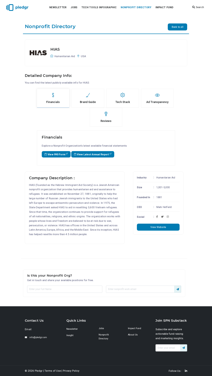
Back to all (177, 26)
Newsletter (58, 7)
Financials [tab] (53, 102)
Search (199, 7)
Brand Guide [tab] (88, 102)
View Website (158, 227)
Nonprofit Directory (136, 7)
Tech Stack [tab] (122, 102)
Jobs (74, 7)
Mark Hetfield (164, 207)
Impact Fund (165, 7)
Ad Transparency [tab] (157, 102)
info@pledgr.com (38, 337)
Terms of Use (53, 370)
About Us (133, 334)
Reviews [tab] (106, 121)
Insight (70, 335)
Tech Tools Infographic (99, 7)
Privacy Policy (71, 370)
